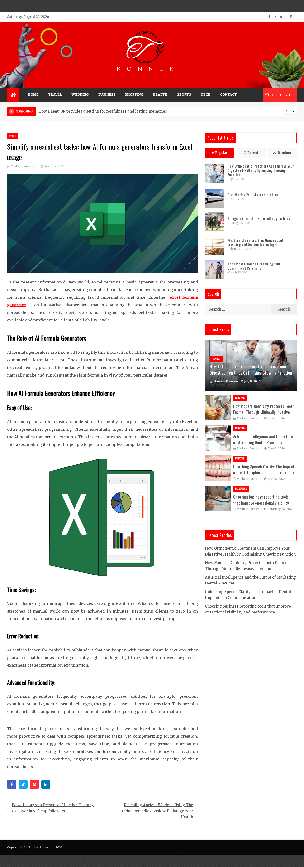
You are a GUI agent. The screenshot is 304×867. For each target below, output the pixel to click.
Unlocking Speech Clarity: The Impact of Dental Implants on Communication (264, 470)
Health (160, 95)
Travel (55, 95)
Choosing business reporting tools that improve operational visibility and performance (261, 503)
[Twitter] (23, 784)
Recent (252, 153)
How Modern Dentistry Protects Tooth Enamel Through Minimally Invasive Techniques (264, 412)
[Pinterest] (34, 784)
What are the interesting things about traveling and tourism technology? (255, 242)
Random (284, 153)
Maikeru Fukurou (23, 166)
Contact (228, 95)
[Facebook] (11, 784)
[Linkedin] (45, 784)
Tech (206, 95)
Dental (216, 359)
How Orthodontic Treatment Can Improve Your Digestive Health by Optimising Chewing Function (261, 170)
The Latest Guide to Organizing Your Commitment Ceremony (254, 266)
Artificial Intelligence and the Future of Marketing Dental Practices (263, 439)
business (106, 95)
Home (33, 95)
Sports (184, 95)
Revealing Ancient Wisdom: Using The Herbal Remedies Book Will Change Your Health (156, 811)
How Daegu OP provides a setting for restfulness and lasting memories (102, 111)
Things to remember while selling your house (259, 218)
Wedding (80, 95)
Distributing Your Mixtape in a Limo (253, 194)
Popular (221, 153)
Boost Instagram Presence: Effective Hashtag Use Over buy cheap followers (53, 808)
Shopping (134, 95)
